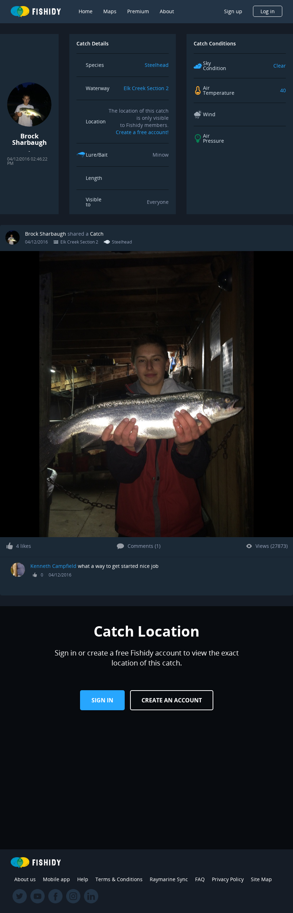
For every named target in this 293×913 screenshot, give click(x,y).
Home (86, 11)
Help (82, 879)
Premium (138, 11)
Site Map (261, 879)
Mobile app (56, 879)
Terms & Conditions (119, 879)
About (167, 11)
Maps (109, 11)
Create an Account (171, 700)
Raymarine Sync (169, 879)
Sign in (102, 700)
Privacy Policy (228, 879)
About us (25, 879)
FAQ (200, 879)
